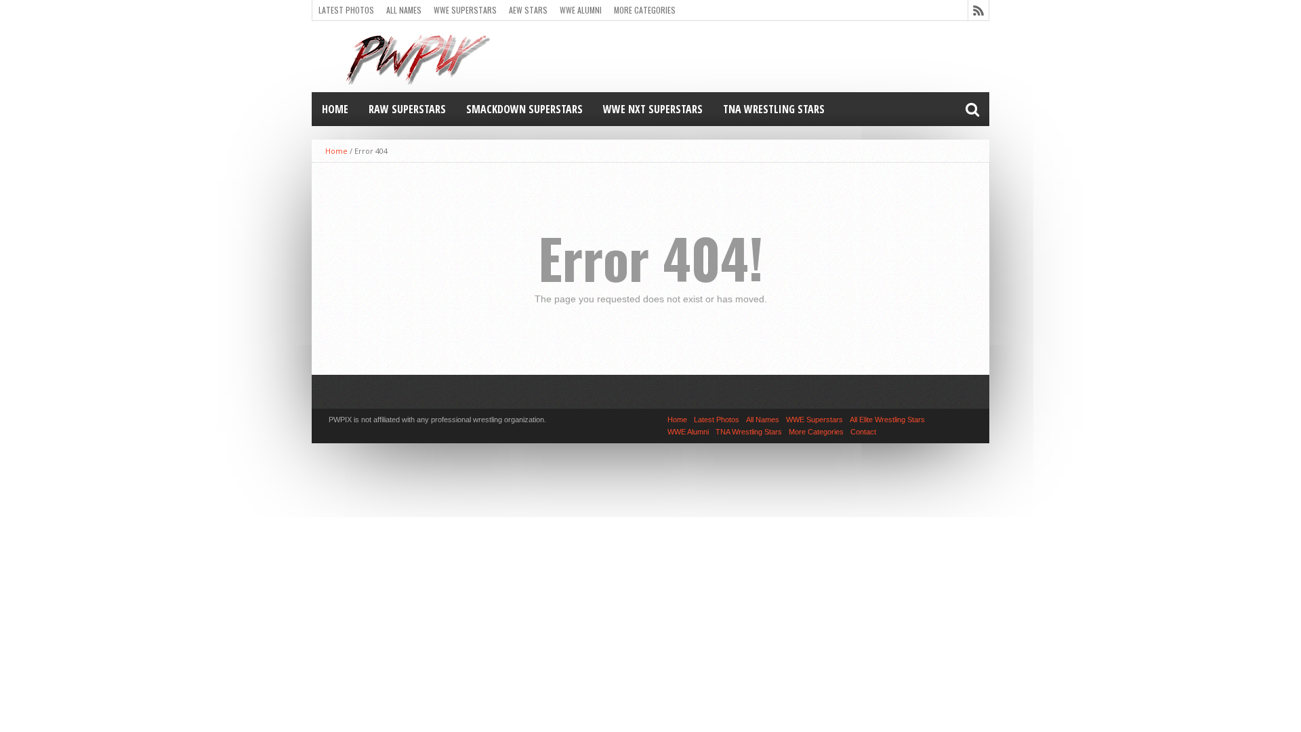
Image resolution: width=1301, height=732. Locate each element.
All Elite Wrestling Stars (887, 419)
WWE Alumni (581, 10)
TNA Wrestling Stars (774, 109)
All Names (403, 10)
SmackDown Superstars (524, 109)
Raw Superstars (407, 109)
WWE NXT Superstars (653, 109)
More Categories (645, 10)
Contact (863, 432)
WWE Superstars (465, 10)
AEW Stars (528, 10)
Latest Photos (346, 10)
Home (335, 109)
